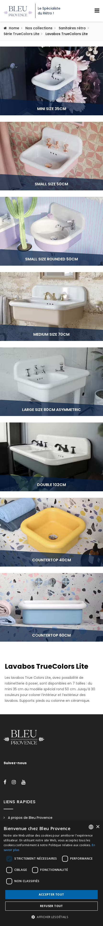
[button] (51, 917)
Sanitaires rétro (72, 28)
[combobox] (91, 827)
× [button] (97, 827)
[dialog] (51, 873)
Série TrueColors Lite (21, 33)
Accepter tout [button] (51, 894)
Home (14, 28)
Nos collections (38, 28)
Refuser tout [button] (51, 906)
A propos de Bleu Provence (30, 817)
